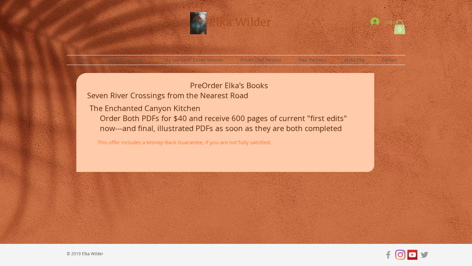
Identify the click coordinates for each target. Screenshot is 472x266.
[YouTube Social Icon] (412, 255)
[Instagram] (400, 255)
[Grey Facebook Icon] (388, 255)
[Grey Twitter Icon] (424, 255)
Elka (222, 21)
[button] (400, 27)
